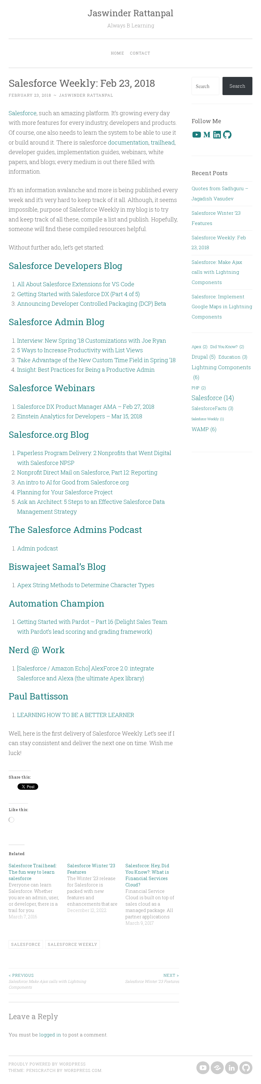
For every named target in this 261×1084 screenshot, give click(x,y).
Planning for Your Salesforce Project (65, 492)
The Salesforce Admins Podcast (75, 529)
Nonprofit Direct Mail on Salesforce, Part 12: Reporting (87, 472)
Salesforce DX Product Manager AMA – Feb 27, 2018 (85, 406)
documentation (128, 142)
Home (117, 53)
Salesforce (23, 113)
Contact (140, 53)
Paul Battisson (38, 696)
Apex (200, 346)
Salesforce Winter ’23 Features (152, 978)
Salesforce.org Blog (49, 434)
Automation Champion (56, 603)
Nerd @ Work (37, 650)
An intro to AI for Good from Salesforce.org (73, 482)
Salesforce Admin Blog (56, 322)
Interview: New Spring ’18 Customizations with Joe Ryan (91, 340)
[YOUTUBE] (202, 1068)
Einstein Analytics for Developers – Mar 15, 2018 (79, 416)
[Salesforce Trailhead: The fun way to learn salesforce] (38, 891)
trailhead (163, 142)
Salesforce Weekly (72, 944)
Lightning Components (221, 372)
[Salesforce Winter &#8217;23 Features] (96, 888)
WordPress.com (83, 1070)
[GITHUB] (245, 1068)
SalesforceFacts (212, 408)
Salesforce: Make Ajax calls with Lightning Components (47, 981)
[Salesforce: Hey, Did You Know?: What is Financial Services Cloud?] (154, 894)
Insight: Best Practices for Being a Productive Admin (86, 369)
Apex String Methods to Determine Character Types (85, 585)
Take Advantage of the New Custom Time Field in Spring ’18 (96, 360)
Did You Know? (227, 346)
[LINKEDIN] (231, 1068)
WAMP (204, 429)
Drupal (203, 356)
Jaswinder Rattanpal (130, 13)
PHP (199, 387)
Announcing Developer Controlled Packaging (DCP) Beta (91, 303)
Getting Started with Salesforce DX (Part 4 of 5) (78, 294)
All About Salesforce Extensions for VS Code (75, 284)
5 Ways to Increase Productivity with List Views (80, 350)
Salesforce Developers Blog (65, 266)
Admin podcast (37, 548)
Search (237, 86)
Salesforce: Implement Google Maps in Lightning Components (222, 306)
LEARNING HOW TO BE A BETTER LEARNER (75, 715)
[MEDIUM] (216, 1068)
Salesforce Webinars (52, 388)
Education (232, 357)
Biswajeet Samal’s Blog (57, 566)
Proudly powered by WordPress (47, 1063)
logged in (50, 1034)
